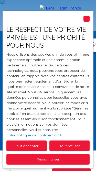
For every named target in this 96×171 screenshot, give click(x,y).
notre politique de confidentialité (33, 135)
